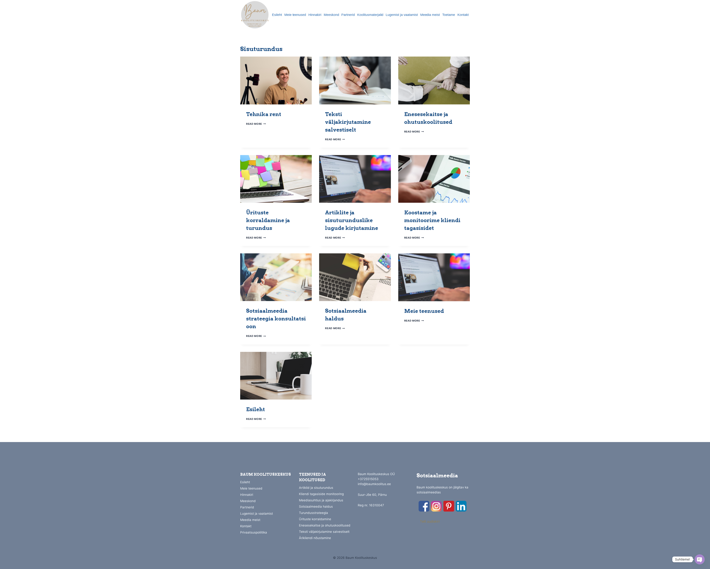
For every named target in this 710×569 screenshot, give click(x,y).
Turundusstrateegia (313, 513)
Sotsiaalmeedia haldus (316, 506)
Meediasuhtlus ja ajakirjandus (321, 500)
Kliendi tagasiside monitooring (321, 494)
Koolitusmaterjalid (370, 15)
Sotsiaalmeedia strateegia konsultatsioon (276, 318)
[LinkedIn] (461, 506)
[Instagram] (436, 506)
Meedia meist (430, 15)
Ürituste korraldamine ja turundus (268, 220)
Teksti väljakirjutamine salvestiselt (348, 122)
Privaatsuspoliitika (253, 532)
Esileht (277, 15)
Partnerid (348, 15)
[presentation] (276, 80)
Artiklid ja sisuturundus (316, 488)
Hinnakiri (314, 15)
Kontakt (463, 15)
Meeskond (331, 15)
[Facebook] (424, 506)
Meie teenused (295, 15)
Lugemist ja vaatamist (402, 15)
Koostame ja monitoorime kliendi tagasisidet (432, 220)
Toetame (448, 15)
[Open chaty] (700, 559)
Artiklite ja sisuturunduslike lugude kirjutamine (351, 220)
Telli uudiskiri (430, 521)
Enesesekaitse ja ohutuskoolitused (324, 525)
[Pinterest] (448, 506)
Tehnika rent (263, 114)
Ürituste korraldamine (315, 519)
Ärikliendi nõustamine (315, 538)
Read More (256, 123)
